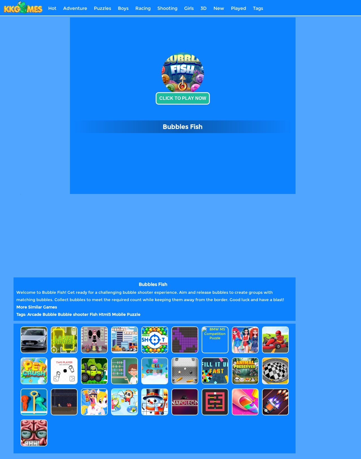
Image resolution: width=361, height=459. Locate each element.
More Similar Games (36, 307)
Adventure (75, 8)
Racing (143, 8)
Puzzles (102, 8)
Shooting (167, 8)
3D (204, 8)
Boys (123, 8)
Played (238, 8)
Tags (258, 8)
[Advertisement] (44, 102)
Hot (52, 8)
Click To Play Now (182, 98)
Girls (189, 8)
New (218, 8)
